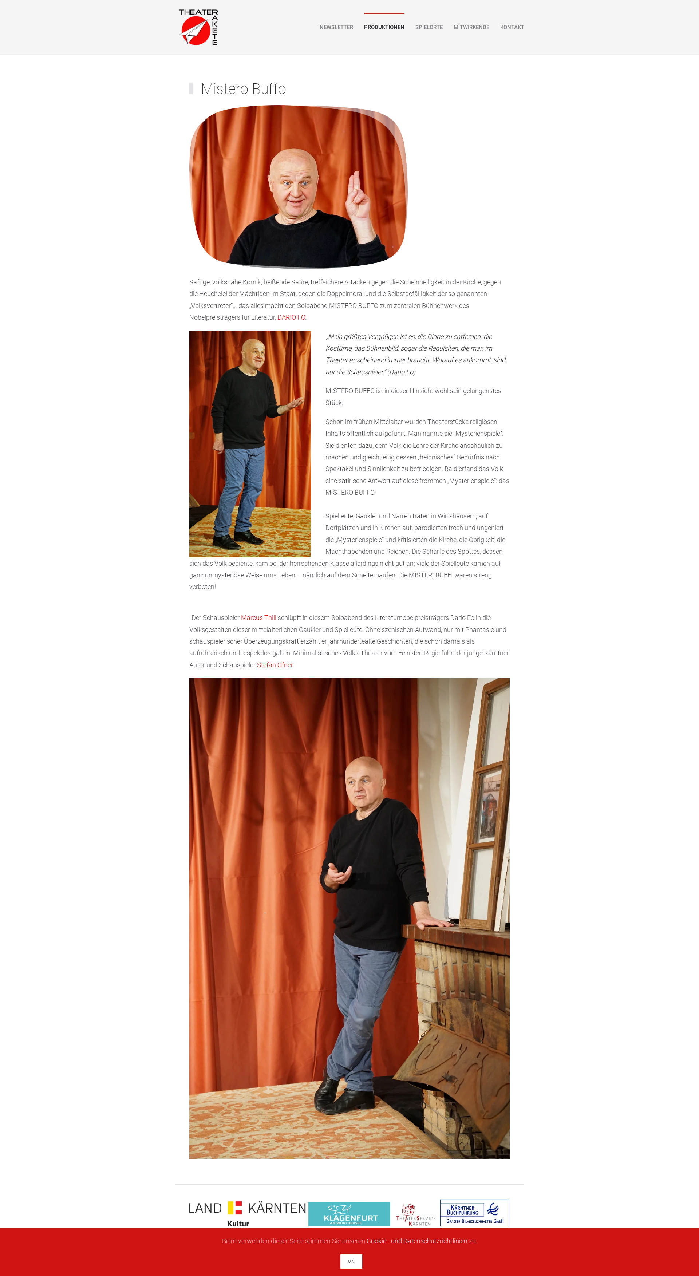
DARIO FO (291, 317)
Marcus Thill (258, 617)
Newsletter (336, 27)
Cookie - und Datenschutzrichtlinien (417, 1241)
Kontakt (512, 27)
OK (351, 1261)
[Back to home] (198, 27)
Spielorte (429, 27)
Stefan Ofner (275, 665)
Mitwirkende (471, 27)
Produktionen (384, 27)
